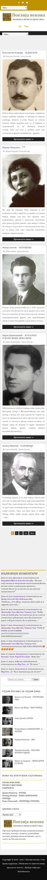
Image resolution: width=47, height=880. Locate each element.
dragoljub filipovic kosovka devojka (17, 580)
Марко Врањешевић (12, 342)
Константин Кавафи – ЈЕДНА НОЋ (19, 52)
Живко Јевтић (10, 251)
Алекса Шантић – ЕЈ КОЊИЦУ (17, 446)
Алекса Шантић (11, 449)
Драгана (17, 578)
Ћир (26, 26)
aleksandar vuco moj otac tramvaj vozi (18, 612)
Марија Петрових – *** (13, 147)
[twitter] (22, 3)
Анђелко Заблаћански (25, 661)
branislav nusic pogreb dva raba (15, 656)
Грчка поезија (26, 56)
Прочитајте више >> (24, 139)
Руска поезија (24, 151)
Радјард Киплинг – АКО (25, 739)
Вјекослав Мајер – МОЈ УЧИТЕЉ (28, 708)
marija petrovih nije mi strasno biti (16, 599)
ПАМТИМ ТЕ (8, 788)
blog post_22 (22, 664)
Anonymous (18, 596)
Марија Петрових (11, 151)
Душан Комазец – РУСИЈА (14, 793)
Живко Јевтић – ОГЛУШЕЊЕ (17, 247)
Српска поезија (22, 251)
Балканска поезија (12, 56)
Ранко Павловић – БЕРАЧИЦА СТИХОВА (20, 801)
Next (32, 533)
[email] (27, 3)
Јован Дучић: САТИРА (24, 718)
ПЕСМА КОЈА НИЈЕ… (11, 782)
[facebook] (19, 3)
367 (26, 533)
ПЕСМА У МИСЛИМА (12, 785)
